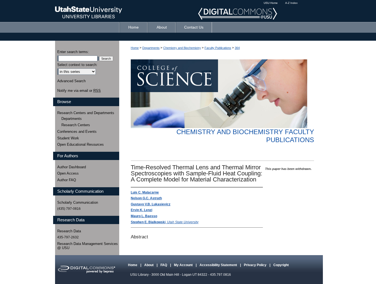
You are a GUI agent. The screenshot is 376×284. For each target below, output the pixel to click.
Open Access (68, 173)
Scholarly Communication (77, 202)
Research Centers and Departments (85, 113)
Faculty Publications (218, 47)
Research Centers (75, 125)
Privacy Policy (255, 265)
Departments (151, 47)
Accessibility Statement (219, 265)
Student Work (68, 138)
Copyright (281, 265)
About (149, 265)
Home (135, 47)
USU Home (271, 2)
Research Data (69, 231)
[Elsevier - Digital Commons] (86, 269)
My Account (184, 265)
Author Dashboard (71, 167)
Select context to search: (77, 65)
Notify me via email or (79, 91)
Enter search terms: (73, 52)
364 (237, 47)
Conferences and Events (77, 131)
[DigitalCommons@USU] (188, 11)
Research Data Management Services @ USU (87, 246)
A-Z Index (291, 2)
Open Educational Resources (80, 144)
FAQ (164, 265)
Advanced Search (71, 81)
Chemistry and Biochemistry (182, 47)
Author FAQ (66, 180)
